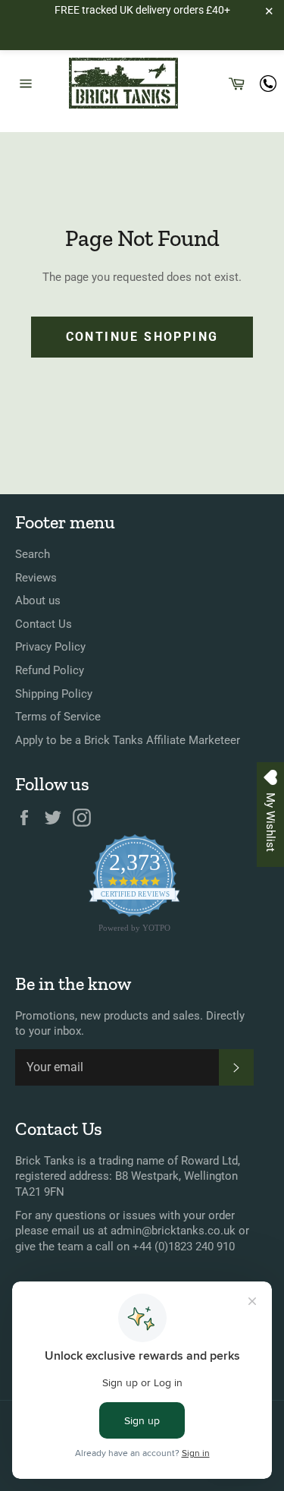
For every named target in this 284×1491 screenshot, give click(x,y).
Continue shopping (142, 336)
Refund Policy (49, 670)
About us (38, 600)
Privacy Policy (50, 647)
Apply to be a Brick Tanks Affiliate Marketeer (127, 740)
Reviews (36, 578)
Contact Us (43, 624)
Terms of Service (58, 716)
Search (32, 554)
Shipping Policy (53, 694)
